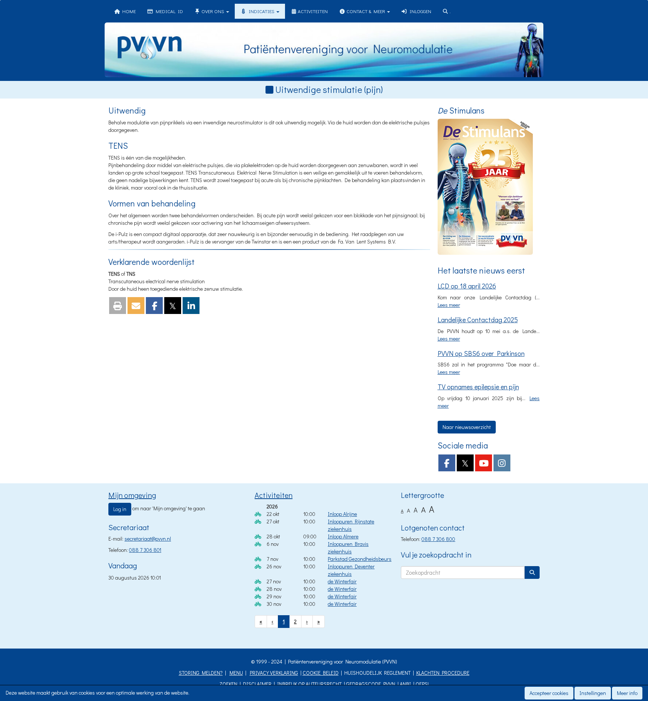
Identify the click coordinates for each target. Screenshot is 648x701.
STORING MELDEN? (201, 672)
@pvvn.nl (147, 538)
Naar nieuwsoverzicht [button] (466, 426)
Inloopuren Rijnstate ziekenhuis (351, 525)
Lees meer (449, 304)
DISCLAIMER (257, 684)
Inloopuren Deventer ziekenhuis (351, 570)
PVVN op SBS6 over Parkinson (481, 353)
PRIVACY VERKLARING (274, 672)
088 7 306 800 (438, 539)
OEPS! (422, 684)
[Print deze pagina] (117, 307)
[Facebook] (447, 464)
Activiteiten (312, 11)
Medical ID (168, 11)
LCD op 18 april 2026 (467, 285)
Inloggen (419, 11)
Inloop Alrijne (342, 513)
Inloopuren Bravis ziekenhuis (348, 547)
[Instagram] (502, 464)
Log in (119, 509)
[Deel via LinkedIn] (191, 307)
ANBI (405, 684)
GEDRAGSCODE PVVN (370, 684)
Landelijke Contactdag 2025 (478, 319)
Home (128, 11)
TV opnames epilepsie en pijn (478, 386)
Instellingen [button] (592, 693)
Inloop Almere (343, 536)
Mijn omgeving (132, 495)
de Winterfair (342, 581)
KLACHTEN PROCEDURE (443, 672)
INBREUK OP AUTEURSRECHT (309, 684)
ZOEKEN (228, 684)
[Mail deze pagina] (136, 307)
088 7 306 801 (145, 549)
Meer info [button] (627, 693)
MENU (236, 672)
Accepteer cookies (549, 693)
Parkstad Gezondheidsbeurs (360, 558)
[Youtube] (483, 464)
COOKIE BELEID (321, 672)
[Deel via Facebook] (154, 307)
